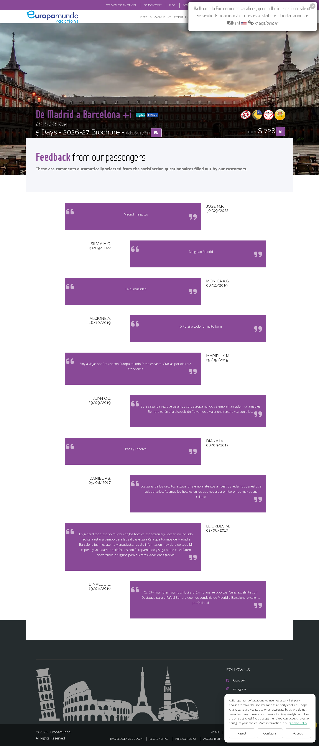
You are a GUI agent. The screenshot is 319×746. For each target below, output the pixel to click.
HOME (215, 732)
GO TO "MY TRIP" (153, 5)
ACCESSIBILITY (212, 739)
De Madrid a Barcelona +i (85, 114)
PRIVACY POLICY (185, 739)
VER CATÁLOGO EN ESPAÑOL (121, 5)
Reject (242, 733)
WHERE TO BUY (184, 17)
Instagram (239, 689)
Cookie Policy (298, 723)
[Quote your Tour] (280, 131)
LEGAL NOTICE (159, 739)
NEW (143, 17)
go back (142, 115)
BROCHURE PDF (160, 17)
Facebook (239, 680)
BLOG (172, 5)
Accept (298, 733)
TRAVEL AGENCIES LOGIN (126, 739)
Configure (269, 733)
